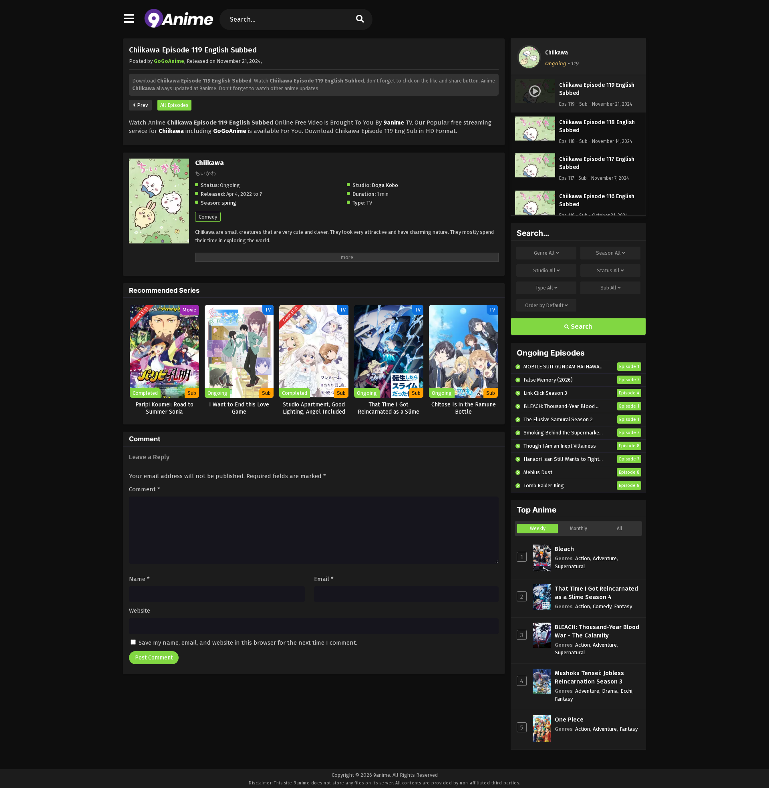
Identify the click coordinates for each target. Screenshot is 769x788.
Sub (608, 288)
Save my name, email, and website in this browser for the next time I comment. (248, 642)
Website (139, 610)
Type (544, 288)
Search (580, 326)
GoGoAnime (169, 61)
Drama (610, 691)
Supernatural (570, 566)
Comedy (208, 217)
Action (582, 558)
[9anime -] (179, 26)
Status (608, 270)
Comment (144, 489)
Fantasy (623, 606)
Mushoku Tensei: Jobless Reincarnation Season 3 (589, 677)
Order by (544, 305)
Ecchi (626, 691)
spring (228, 203)
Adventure (605, 558)
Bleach (564, 549)
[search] (360, 19)
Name (139, 579)
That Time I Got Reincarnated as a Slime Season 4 (596, 593)
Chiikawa (556, 52)
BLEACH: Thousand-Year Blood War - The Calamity (597, 631)
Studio (544, 270)
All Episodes (174, 105)
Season (608, 253)
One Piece (569, 719)
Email (324, 579)
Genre (544, 253)
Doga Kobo (385, 185)
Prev (142, 105)
